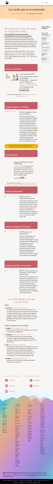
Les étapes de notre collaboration (17, 410)
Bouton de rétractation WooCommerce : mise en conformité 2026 (42, 435)
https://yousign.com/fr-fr (18, 328)
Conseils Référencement (30, 435)
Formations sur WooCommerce (30, 425)
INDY (28, 56)
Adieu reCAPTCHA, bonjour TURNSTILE (23, 163)
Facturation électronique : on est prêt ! (45, 59)
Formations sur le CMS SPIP (30, 430)
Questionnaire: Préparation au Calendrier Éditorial (46, 34)
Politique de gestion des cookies (44, 39)
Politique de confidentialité (25, 480)
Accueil (12, 13)
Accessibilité (44, 50)
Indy (29, 80)
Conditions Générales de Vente (45, 54)
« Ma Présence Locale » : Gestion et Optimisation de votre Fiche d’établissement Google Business (17, 438)
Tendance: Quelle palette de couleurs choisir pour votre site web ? (42, 412)
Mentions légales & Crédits (10, 480)
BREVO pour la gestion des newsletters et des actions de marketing (28, 272)
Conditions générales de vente (41, 480)
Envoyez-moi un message (5, 431)
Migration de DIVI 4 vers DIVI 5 (42, 452)
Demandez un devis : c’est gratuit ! (17, 463)
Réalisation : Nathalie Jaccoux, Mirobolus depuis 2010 (26, 482)
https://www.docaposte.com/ (21, 335)
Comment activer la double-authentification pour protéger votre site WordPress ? (42, 423)
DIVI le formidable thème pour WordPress (28, 113)
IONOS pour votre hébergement (25, 233)
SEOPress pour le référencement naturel (27, 197)
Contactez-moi (18, 166)
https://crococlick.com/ (18, 308)
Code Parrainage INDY (27, 74)
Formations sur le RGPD (30, 439)
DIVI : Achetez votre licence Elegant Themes (42, 445)
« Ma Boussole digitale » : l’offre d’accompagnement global (17, 451)
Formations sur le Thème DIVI (30, 419)
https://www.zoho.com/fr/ (16, 345)
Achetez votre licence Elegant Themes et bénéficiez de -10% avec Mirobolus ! (20, 146)
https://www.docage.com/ (18, 358)
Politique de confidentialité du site (45, 44)
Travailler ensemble (21, 13)
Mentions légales (45, 47)
